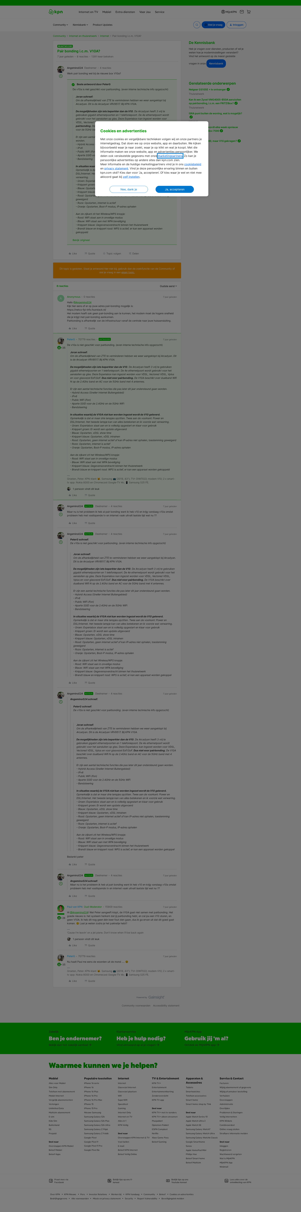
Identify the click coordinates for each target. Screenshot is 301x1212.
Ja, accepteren (174, 189)
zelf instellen (131, 177)
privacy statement (116, 168)
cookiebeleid (192, 164)
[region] (151, 158)
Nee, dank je (129, 189)
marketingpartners (170, 156)
